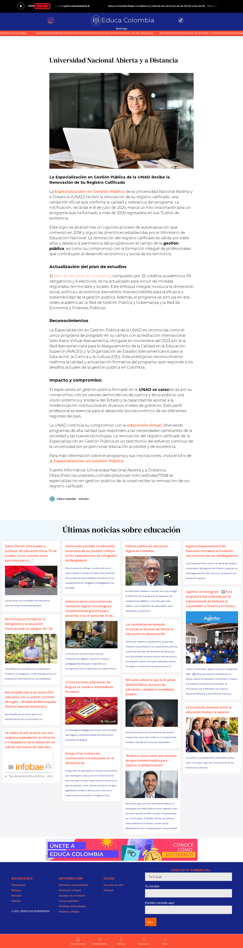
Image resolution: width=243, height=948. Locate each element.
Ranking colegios (69, 911)
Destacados (18, 884)
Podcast (108, 890)
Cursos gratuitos (69, 900)
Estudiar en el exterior (72, 895)
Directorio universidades (73, 884)
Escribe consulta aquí (159, 902)
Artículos (16, 895)
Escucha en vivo (113, 884)
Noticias (16, 890)
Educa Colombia (127, 20)
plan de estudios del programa (82, 276)
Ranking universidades (72, 906)
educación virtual (144, 425)
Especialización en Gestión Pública (90, 191)
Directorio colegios (70, 890)
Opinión (16, 900)
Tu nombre (152, 886)
